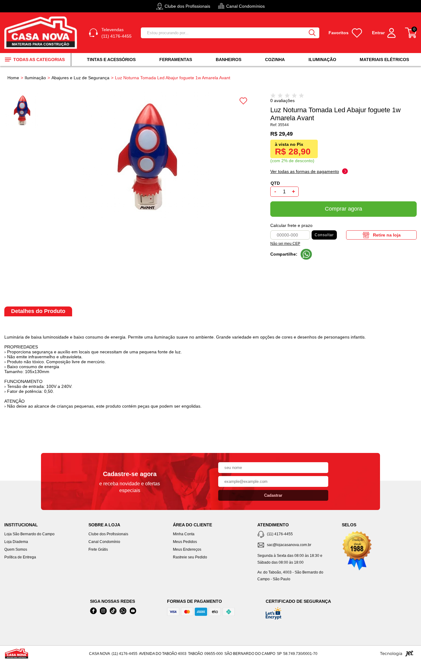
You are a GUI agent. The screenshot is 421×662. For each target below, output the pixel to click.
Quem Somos (15, 549)
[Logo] (41, 32)
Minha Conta (183, 534)
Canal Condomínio (104, 542)
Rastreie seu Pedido (190, 557)
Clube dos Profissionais (108, 534)
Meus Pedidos (185, 542)
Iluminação (322, 59)
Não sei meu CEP (285, 243)
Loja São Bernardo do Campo (29, 534)
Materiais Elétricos (384, 59)
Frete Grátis (98, 549)
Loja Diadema (16, 542)
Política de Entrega (20, 557)
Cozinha (275, 59)
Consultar (324, 235)
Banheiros (228, 59)
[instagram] (103, 611)
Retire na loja (387, 234)
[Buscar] (312, 33)
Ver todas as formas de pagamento (304, 171)
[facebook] (93, 611)
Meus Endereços (187, 549)
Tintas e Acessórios (111, 59)
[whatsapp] (123, 611)
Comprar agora (343, 209)
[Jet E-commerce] (397, 655)
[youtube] (132, 611)
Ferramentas (175, 59)
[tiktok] (113, 611)
